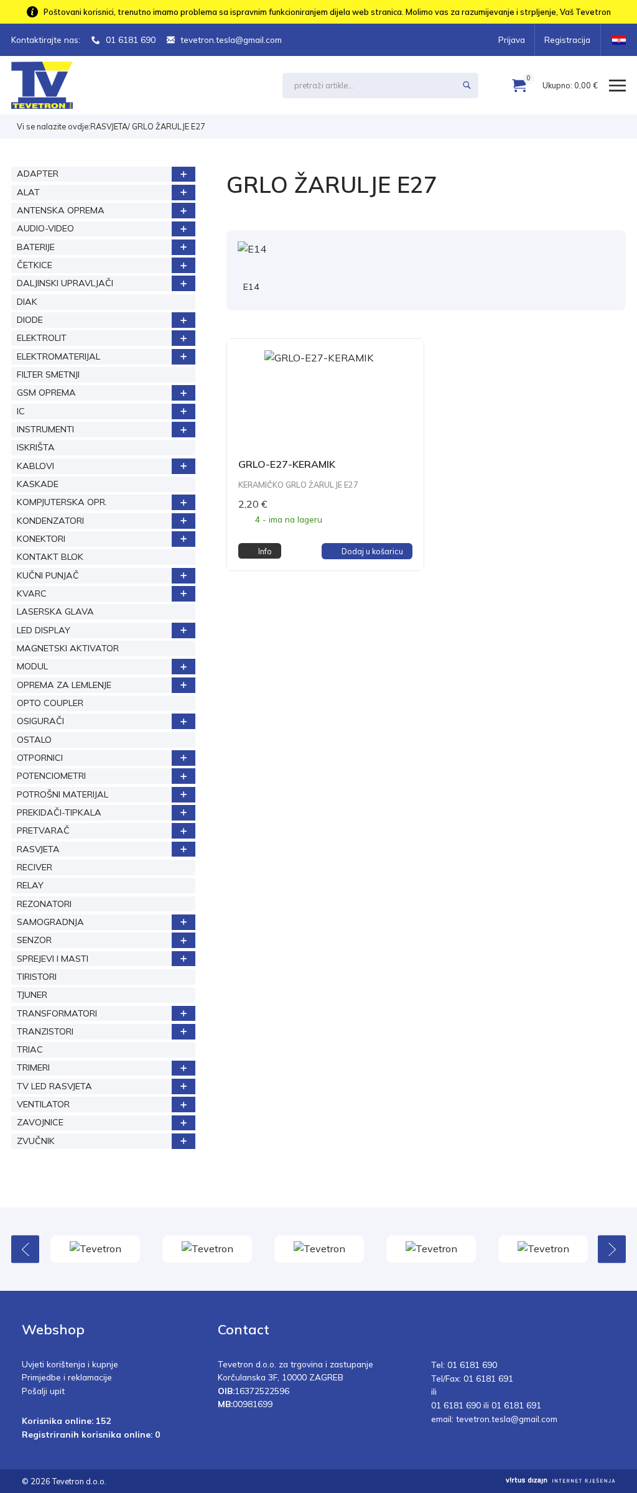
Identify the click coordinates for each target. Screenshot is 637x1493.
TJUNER (32, 994)
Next (612, 1249)
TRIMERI (33, 1067)
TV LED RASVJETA (54, 1086)
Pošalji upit (43, 1390)
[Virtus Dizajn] (560, 1480)
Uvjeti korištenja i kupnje (70, 1364)
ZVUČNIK (36, 1140)
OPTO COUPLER (50, 703)
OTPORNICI (40, 757)
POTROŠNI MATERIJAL (62, 794)
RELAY (30, 885)
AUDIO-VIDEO (45, 228)
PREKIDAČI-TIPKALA (59, 812)
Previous (25, 1249)
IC (21, 411)
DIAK (27, 301)
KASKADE (37, 484)
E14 (251, 286)
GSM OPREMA (46, 392)
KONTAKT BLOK (50, 556)
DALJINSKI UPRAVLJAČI (65, 283)
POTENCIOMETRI (51, 775)
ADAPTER (37, 173)
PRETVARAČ (43, 830)
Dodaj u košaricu (372, 551)
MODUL (32, 666)
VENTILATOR (43, 1104)
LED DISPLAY (43, 630)
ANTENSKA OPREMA (61, 210)
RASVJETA (109, 126)
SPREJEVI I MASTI (52, 958)
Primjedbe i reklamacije (67, 1377)
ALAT (28, 192)
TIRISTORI (37, 976)
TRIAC (30, 1049)
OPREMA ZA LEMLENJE (64, 685)
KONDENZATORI (50, 520)
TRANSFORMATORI (57, 1013)
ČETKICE (34, 265)
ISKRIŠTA (36, 447)
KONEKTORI (41, 538)
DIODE (30, 319)
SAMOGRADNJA (50, 922)
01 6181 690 (131, 39)
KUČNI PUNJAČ (48, 575)
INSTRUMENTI (45, 429)
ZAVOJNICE (40, 1122)
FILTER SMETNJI (48, 374)
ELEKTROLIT (42, 337)
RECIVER (34, 867)
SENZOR (34, 940)
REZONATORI (44, 903)
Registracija (567, 39)
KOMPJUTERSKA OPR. (62, 502)
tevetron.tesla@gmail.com (231, 39)
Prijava (511, 39)
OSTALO (34, 739)
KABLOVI (35, 466)
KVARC (32, 593)
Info (265, 551)
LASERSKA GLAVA (55, 611)
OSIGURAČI (40, 721)
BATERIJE (36, 247)
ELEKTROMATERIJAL (58, 356)
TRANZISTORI (45, 1031)
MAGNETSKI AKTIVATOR (68, 648)
